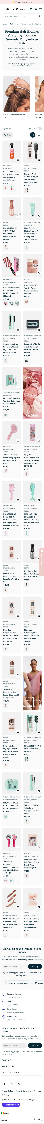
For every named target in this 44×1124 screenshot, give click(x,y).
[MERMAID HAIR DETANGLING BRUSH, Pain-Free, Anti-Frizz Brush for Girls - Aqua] (26, 533)
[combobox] (22, 16)
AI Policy (5, 1095)
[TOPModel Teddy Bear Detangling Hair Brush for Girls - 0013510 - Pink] (5, 471)
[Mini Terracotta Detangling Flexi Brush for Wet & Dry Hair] (11, 551)
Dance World (13, 1100)
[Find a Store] (31, 9)
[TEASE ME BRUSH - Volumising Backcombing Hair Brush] (32, 783)
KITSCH (26, 166)
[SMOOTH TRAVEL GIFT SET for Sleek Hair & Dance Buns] (11, 783)
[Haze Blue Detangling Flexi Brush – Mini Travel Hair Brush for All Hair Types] (11, 608)
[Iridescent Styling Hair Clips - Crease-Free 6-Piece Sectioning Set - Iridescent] (26, 875)
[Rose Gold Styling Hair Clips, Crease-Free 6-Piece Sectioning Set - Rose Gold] (26, 935)
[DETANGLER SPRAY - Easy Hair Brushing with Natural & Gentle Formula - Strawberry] (11, 188)
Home (4, 24)
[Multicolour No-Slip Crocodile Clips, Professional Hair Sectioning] (11, 899)
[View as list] (39, 135)
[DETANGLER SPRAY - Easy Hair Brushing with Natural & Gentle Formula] (11, 152)
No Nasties (7, 166)
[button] (41, 562)
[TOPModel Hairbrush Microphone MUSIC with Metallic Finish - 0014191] (11, 839)
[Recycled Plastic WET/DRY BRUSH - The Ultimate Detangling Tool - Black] (26, 190)
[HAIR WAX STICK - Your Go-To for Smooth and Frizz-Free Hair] (32, 265)
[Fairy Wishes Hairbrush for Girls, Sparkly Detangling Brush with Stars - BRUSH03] (32, 432)
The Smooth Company (32, 222)
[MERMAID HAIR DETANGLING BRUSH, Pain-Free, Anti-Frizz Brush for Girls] (32, 492)
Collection (14, 24)
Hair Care (7, 168)
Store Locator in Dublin (16, 1020)
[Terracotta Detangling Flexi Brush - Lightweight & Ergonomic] (11, 667)
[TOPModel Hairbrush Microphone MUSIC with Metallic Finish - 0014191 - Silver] (5, 880)
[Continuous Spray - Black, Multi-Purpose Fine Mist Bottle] (32, 551)
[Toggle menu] (3, 9)
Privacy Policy (7, 1091)
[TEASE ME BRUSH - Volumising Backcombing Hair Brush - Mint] (26, 821)
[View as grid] (33, 135)
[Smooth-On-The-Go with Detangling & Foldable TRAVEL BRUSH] (32, 322)
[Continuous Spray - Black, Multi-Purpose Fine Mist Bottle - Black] (26, 584)
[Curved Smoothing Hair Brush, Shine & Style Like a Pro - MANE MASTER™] (11, 322)
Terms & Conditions (23, 1091)
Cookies (37, 1091)
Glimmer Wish (8, 506)
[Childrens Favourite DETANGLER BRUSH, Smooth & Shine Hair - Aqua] (11, 303)
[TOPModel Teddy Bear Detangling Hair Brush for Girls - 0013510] (11, 432)
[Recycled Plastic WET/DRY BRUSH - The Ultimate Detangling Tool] (32, 152)
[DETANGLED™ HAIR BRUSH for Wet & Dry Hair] (32, 723)
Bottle (5, 225)
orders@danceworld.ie (15, 1012)
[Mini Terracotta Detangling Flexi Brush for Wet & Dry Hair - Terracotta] (5, 589)
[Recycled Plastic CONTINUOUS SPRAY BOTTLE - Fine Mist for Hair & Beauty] (11, 208)
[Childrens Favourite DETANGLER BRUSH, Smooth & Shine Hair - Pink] (5, 303)
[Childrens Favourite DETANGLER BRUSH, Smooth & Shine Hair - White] (17, 303)
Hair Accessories (10, 800)
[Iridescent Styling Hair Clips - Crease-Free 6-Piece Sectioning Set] (32, 839)
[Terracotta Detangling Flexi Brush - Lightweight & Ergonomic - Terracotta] (5, 705)
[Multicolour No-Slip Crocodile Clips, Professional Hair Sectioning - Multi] (5, 935)
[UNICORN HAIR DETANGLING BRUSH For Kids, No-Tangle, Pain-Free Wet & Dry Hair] (11, 492)
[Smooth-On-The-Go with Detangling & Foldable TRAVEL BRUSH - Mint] (26, 360)
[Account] (36, 9)
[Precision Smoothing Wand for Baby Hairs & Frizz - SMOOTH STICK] (11, 378)
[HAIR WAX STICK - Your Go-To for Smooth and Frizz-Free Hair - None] (26, 301)
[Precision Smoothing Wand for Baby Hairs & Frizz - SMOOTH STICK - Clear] (5, 414)
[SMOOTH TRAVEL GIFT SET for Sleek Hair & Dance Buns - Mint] (5, 816)
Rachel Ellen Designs (32, 446)
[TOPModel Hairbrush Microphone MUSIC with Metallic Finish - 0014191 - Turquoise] (11, 880)
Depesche (6, 446)
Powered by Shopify (27, 1100)
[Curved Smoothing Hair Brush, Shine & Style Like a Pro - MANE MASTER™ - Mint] (5, 360)
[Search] (38, 16)
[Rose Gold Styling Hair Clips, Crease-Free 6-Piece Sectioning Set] (32, 899)
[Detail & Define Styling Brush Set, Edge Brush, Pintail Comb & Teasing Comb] (11, 723)
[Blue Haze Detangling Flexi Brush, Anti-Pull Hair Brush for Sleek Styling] (32, 608)
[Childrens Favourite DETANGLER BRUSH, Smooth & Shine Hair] (11, 265)
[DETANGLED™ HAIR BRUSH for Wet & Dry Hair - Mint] (26, 759)
